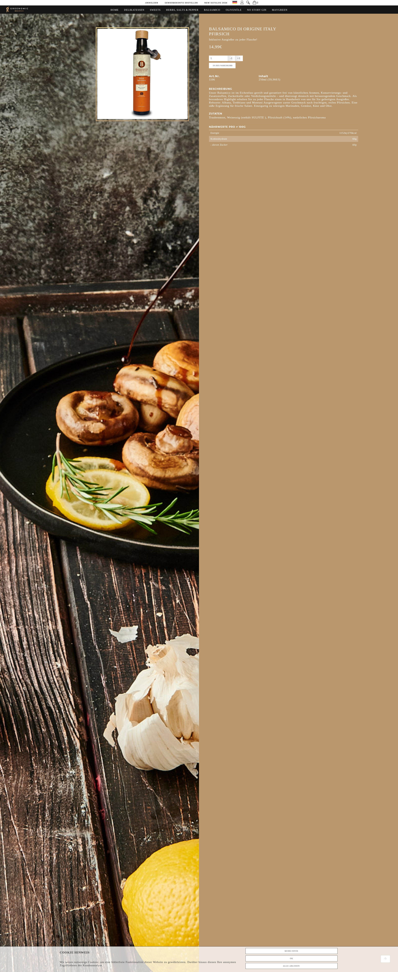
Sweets (155, 10)
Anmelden (151, 3)
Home (115, 10)
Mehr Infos (291, 951)
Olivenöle (234, 10)
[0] (252, 2)
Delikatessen (134, 10)
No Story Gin (256, 10)
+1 (239, 58)
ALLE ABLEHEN (291, 966)
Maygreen (279, 10)
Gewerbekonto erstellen (181, 3)
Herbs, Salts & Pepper (182, 10)
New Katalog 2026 (216, 3)
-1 (231, 58)
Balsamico (212, 10)
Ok (291, 958)
